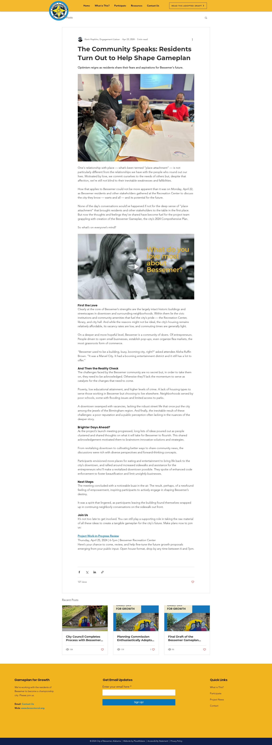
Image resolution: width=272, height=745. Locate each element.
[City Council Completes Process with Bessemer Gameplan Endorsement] (85, 618)
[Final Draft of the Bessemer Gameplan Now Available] (187, 618)
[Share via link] (102, 572)
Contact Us (28, 703)
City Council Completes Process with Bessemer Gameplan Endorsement (84, 638)
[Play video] (136, 266)
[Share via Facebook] (79, 572)
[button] (137, 6)
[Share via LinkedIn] (94, 572)
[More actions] (192, 39)
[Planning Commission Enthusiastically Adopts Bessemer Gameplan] (136, 618)
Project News (217, 699)
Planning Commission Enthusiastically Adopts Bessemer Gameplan (134, 638)
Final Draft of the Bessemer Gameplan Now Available (183, 638)
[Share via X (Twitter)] (86, 572)
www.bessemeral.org (32, 708)
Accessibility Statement (157, 741)
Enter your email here (115, 686)
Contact (214, 705)
